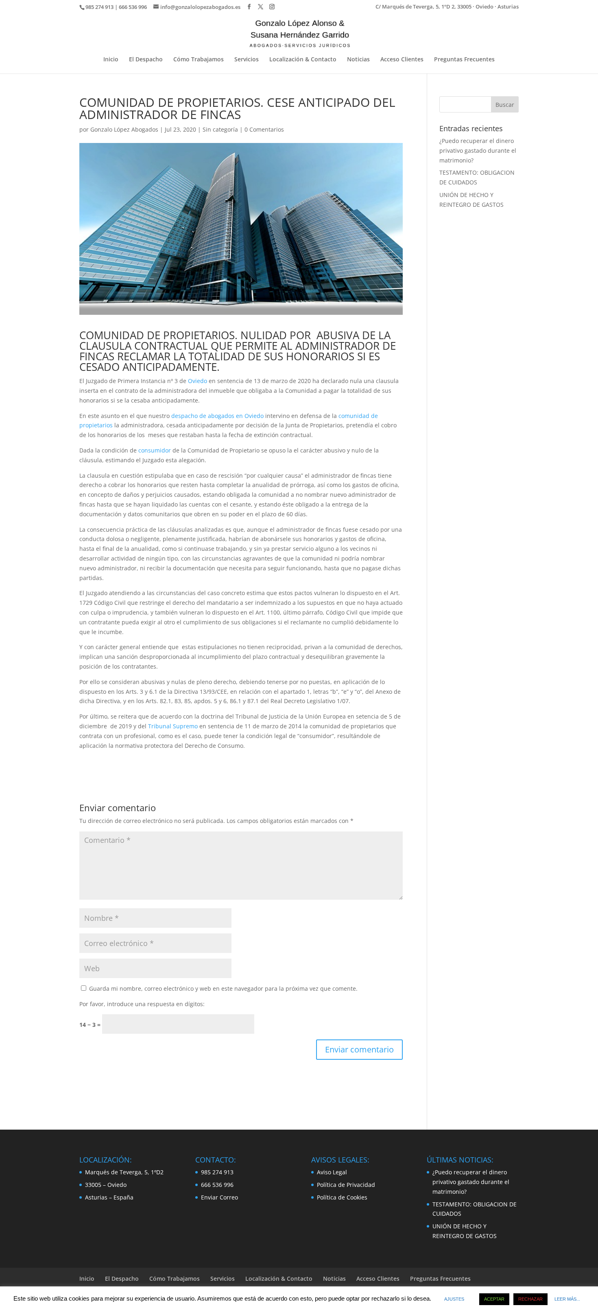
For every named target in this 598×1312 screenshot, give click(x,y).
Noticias (358, 59)
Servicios (246, 59)
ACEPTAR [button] (494, 1299)
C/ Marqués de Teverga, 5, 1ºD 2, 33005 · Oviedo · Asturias (447, 7)
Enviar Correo (219, 1197)
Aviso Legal (332, 1172)
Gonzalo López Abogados (124, 129)
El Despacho (146, 59)
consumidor (154, 450)
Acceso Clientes (401, 59)
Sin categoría (220, 129)
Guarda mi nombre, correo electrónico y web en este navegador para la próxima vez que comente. (223, 988)
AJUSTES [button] (454, 1299)
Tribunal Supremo (173, 726)
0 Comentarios (264, 129)
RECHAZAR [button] (530, 1299)
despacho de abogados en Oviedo (217, 416)
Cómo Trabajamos (198, 59)
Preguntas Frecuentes (464, 59)
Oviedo (197, 381)
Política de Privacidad (346, 1185)
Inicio (110, 59)
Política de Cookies (342, 1197)
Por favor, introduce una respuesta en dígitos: (142, 1004)
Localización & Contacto (302, 59)
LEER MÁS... (567, 1299)
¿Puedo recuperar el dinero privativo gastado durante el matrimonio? (477, 150)
